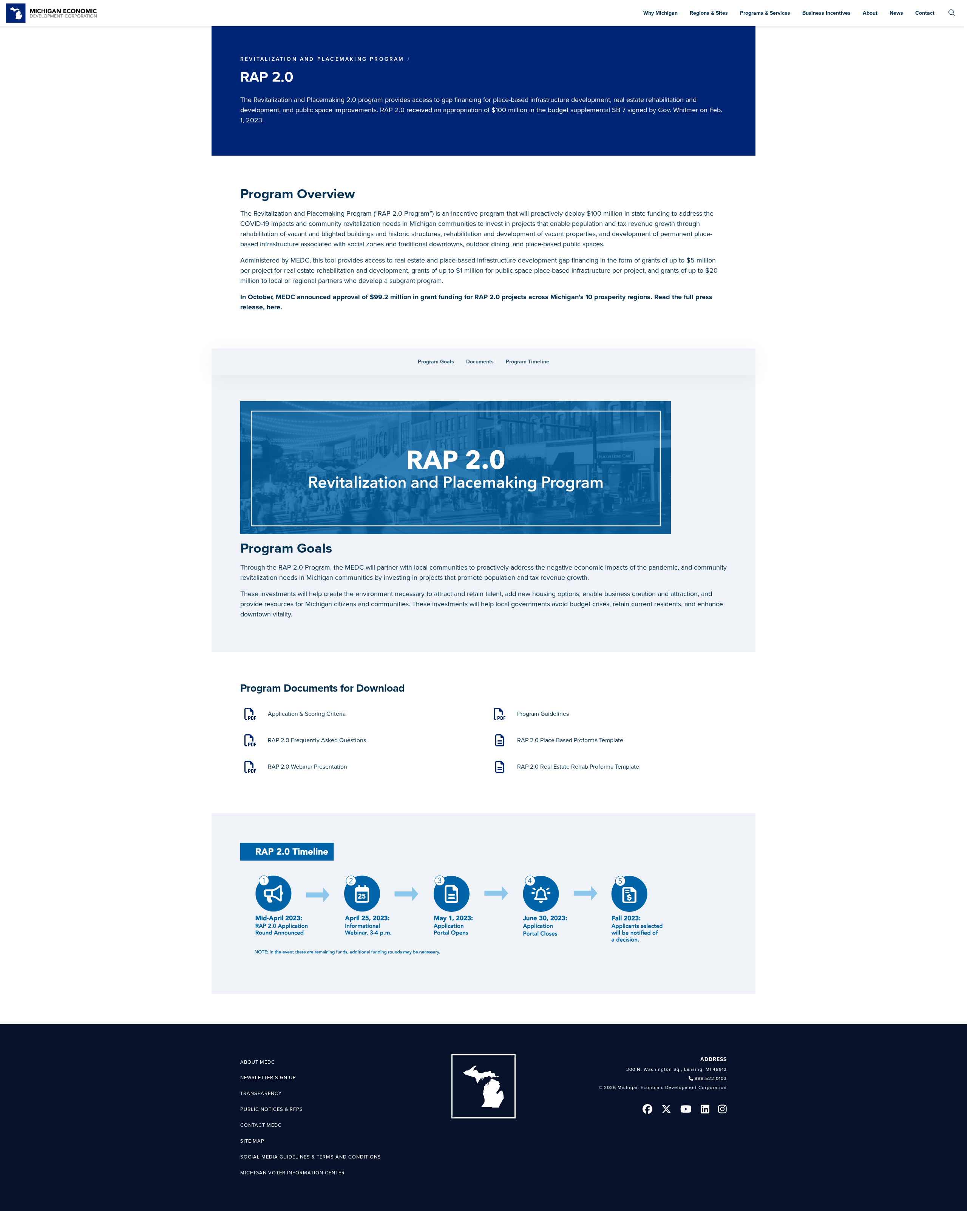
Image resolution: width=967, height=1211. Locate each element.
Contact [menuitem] (925, 13)
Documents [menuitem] (480, 361)
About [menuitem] (870, 13)
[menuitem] (951, 13)
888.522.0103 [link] (711, 1078)
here (273, 307)
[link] (51, 13)
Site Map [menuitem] (252, 1141)
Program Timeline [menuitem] (527, 361)
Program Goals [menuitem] (436, 361)
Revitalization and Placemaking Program (322, 59)
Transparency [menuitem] (261, 1094)
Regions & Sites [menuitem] (709, 13)
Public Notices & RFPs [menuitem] (271, 1109)
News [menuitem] (896, 13)
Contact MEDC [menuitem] (261, 1125)
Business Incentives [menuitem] (826, 13)
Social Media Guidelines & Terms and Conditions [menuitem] (310, 1157)
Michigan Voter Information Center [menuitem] (292, 1173)
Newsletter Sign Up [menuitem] (268, 1078)
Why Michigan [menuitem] (660, 13)
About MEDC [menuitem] (257, 1062)
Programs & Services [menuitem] (765, 13)
